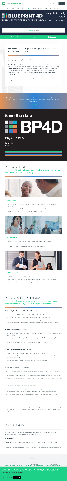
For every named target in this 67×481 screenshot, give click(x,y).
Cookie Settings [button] (7, 477)
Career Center (47, 8)
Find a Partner (56, 8)
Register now (52, 37)
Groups (23, 8)
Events (28, 8)
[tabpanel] (33, 101)
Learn (17, 8)
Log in (54, 3)
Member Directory (37, 8)
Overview (30, 30)
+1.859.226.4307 (54, 464)
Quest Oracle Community (11, 3)
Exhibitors (36, 30)
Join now (62, 3)
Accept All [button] (17, 477)
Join (13, 8)
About (8, 8)
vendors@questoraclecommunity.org (54, 465)
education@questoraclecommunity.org (34, 465)
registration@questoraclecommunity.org (13, 465)
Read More (5, 474)
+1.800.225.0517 (34, 464)
